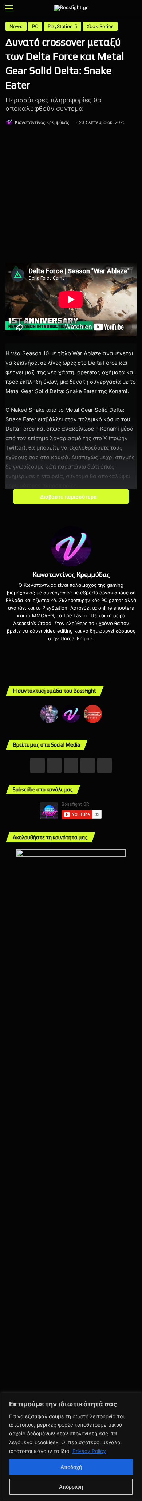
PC (35, 26)
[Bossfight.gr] (71, 8)
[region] (71, 1447)
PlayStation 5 (62, 26)
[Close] (134, 1399)
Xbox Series (100, 26)
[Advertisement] (71, 196)
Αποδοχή (71, 1467)
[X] (60, 650)
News (16, 26)
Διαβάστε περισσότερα (69, 496)
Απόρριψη (71, 1487)
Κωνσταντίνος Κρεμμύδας (42, 122)
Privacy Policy (89, 1451)
